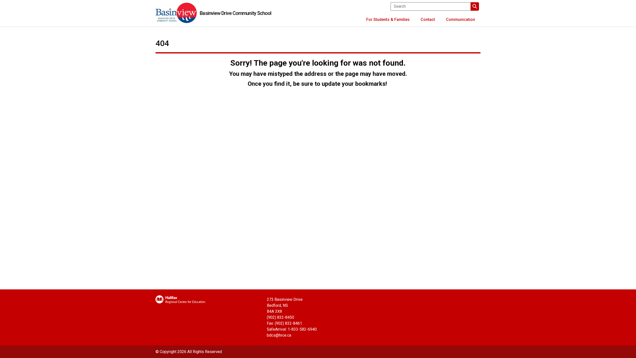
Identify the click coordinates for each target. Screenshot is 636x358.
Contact (428, 19)
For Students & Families (388, 19)
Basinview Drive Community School (235, 13)
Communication (460, 19)
